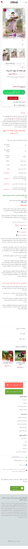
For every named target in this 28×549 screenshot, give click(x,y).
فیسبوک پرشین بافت (22, 235)
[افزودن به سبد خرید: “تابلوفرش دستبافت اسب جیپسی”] (24, 359)
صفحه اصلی (24, 438)
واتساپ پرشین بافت (22, 406)
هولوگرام (25, 212)
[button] (23, 27)
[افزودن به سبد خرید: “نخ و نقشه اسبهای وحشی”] (11, 359)
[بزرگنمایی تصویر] (22, 44)
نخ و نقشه (18, 63)
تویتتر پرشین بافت (23, 232)
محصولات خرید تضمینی (21, 452)
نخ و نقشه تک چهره (10, 63)
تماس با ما (24, 400)
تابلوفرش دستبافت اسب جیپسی (20, 363)
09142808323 (16, 87)
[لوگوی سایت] (14, 2)
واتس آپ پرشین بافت (15, 391)
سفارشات (25, 403)
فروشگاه (25, 445)
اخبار (26, 442)
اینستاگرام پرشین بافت (22, 225)
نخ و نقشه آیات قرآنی (22, 424)
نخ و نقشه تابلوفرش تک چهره (18, 118)
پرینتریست (24, 228)
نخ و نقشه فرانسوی (22, 417)
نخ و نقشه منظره (23, 427)
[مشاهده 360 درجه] (22, 40)
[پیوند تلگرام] (15, 105)
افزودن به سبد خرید (13, 98)
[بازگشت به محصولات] (23, 67)
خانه (24, 63)
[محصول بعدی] (21, 67)
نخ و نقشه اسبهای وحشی (8, 363)
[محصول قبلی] (24, 67)
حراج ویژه (25, 448)
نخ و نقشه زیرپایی (23, 431)
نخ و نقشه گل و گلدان (22, 421)
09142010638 (17, 461)
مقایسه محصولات (23, 409)
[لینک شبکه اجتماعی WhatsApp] (17, 105)
